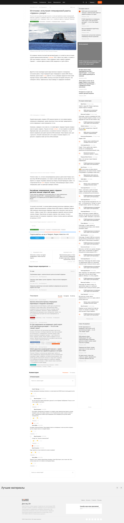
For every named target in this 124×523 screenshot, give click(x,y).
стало (44, 75)
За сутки (60, 296)
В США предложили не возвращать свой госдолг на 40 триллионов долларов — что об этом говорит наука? (46, 326)
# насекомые (49, 317)
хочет (42, 182)
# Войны (42, 342)
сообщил (56, 129)
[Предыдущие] (117, 487)
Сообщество (42, 2)
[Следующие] (121, 487)
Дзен (52, 237)
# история (38, 343)
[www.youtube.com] (92, 519)
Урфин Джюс (84, 179)
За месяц (72, 296)
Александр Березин (85, 145)
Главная (35, 2)
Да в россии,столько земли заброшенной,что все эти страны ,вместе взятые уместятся (89, 298)
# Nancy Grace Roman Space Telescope (45, 364)
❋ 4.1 (48, 13)
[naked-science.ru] (101, 519)
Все (50, 266)
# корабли (48, 21)
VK (67, 237)
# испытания (42, 21)
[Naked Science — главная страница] (27, 2)
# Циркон (63, 21)
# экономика (48, 343)
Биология (33, 317)
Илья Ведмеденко (43, 7)
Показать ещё (89, 318)
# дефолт (33, 343)
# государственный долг (51, 342)
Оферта (83, 500)
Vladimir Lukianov (85, 126)
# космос (45, 366)
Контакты (88, 500)
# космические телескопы (36, 366)
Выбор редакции (55, 343)
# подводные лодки (56, 21)
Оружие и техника (34, 21)
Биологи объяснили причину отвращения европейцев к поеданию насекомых (43, 302)
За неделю (66, 296)
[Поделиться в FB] (24, 11)
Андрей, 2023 (82, 138)
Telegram (37, 237)
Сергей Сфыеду (35, 389)
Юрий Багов (83, 103)
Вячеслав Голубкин (85, 114)
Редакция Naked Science (86, 156)
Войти (100, 2)
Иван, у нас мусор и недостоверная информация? (88, 159)
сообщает (51, 57)
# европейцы (38, 317)
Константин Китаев (85, 246)
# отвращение (56, 317)
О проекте (94, 500)
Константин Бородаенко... (87, 136)
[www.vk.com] (89, 519)
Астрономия (33, 364)
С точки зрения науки (35, 342)
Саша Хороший (84, 294)
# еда (44, 317)
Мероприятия (57, 2)
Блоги (49, 2)
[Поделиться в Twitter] (24, 14)
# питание (33, 319)
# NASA (56, 364)
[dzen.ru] (95, 519)
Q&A (64, 2)
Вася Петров (84, 167)
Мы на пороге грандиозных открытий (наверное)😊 (88, 129)
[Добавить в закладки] (24, 8)
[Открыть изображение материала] (52, 36)
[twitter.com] (87, 519)
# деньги (59, 342)
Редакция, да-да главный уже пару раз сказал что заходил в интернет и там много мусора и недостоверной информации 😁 (88, 310)
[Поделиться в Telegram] (24, 17)
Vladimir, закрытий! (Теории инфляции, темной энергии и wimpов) (89, 106)
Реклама (99, 500)
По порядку (72, 372)
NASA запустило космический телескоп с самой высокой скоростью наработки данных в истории (46, 350)
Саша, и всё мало (83, 181)
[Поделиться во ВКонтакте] (24, 21)
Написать (92, 2)
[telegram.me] (98, 519)
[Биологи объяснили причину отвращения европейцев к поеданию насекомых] (69, 306)
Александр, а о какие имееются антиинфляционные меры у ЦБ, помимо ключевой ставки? (89, 227)
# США (42, 343)
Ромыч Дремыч (84, 223)
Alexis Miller (34, 425)
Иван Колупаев (37, 398)
